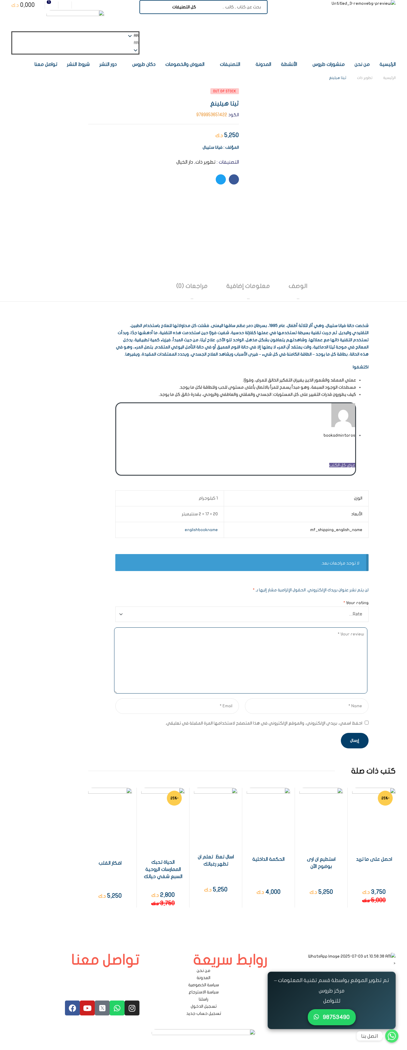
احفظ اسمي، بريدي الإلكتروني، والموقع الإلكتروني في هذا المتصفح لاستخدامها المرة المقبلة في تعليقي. (263, 723)
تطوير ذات (364, 78)
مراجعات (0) (192, 286)
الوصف (298, 286)
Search (147, 7)
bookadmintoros (339, 435)
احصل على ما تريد (374, 859)
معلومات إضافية (248, 286)
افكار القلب (110, 863)
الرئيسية (389, 78)
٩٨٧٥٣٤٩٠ (335, 1017)
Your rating (356, 603)
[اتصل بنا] (391, 1036)
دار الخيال (184, 162)
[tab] (298, 291)
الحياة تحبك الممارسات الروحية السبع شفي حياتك (163, 869)
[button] (75, 42)
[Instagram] (132, 1008)
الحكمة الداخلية (268, 859)
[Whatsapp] (117, 1008)
